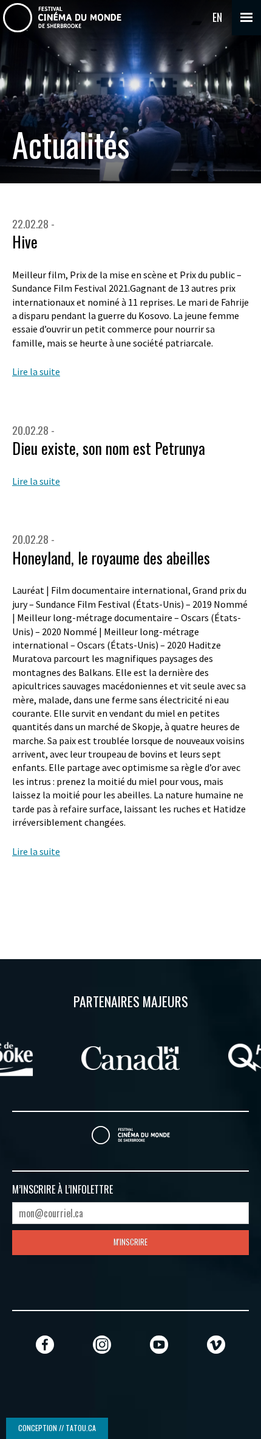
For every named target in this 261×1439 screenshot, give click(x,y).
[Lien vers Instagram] (102, 1344)
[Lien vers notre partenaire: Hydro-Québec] (149, 1056)
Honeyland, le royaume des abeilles (111, 557)
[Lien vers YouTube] (159, 1344)
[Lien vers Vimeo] (216, 1344)
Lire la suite (36, 371)
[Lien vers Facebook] (45, 1344)
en (217, 17)
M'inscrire (130, 1242)
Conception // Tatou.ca (57, 1428)
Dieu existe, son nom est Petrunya (108, 448)
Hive (25, 241)
